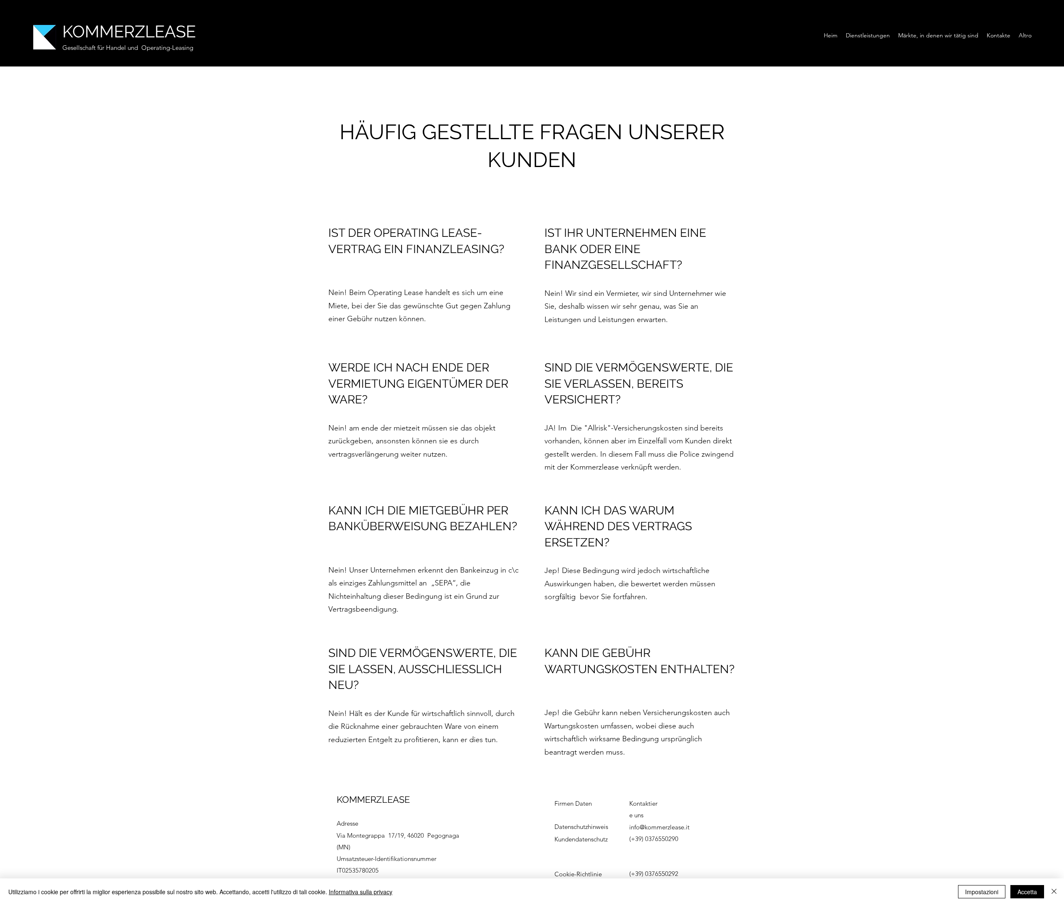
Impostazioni (981, 892)
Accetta (1027, 892)
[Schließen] (1054, 891)
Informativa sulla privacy (360, 892)
